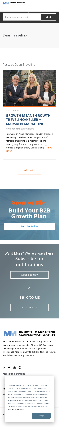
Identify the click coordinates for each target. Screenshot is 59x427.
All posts (29, 170)
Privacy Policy (17, 410)
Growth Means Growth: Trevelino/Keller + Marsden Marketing (28, 119)
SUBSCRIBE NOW (29, 275)
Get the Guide (29, 226)
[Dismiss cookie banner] (50, 380)
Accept (41, 416)
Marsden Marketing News (20, 128)
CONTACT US (29, 307)
